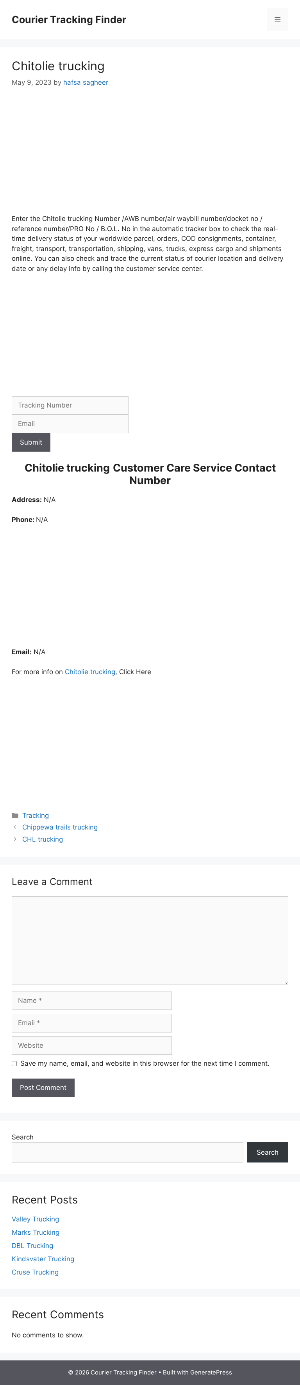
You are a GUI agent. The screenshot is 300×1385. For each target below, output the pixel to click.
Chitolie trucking (90, 672)
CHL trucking (42, 839)
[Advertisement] (150, 156)
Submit (31, 442)
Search (23, 1137)
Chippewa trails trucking (60, 827)
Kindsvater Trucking (43, 1259)
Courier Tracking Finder (69, 19)
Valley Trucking (35, 1219)
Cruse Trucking (35, 1272)
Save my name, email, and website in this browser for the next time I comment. (145, 1063)
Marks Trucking (35, 1232)
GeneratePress (211, 1372)
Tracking (35, 815)
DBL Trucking (32, 1246)
